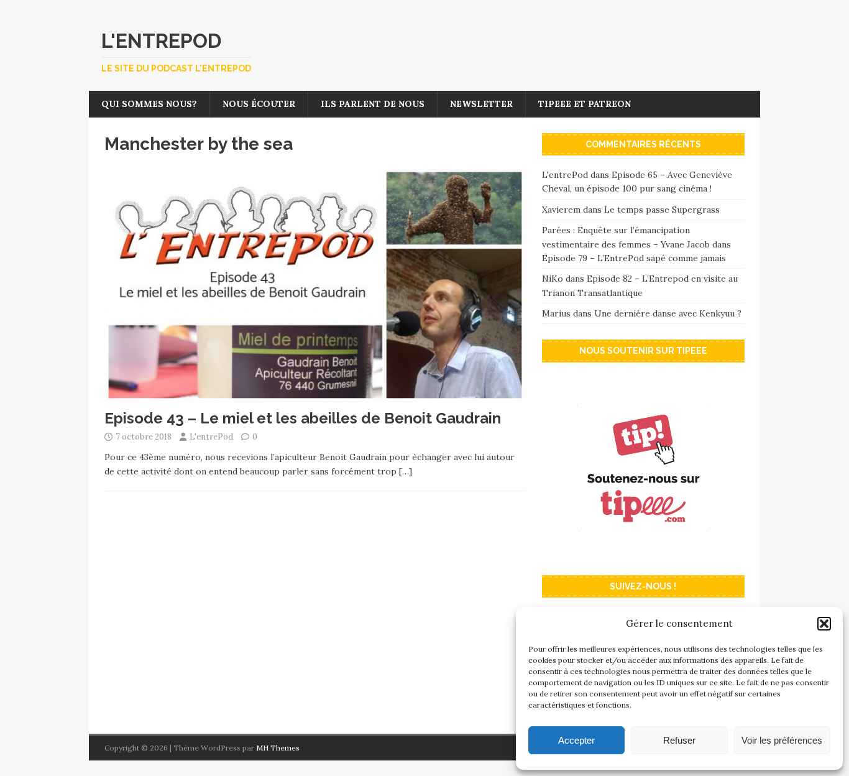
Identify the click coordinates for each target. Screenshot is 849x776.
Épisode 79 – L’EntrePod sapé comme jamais (634, 258)
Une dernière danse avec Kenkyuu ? (667, 313)
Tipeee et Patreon (584, 103)
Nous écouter (259, 103)
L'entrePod (211, 437)
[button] (824, 623)
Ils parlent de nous (372, 103)
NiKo (552, 278)
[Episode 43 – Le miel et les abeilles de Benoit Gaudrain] (315, 395)
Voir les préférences (781, 740)
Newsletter (481, 103)
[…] (405, 471)
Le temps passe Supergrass (662, 209)
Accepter (576, 740)
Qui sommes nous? (149, 103)
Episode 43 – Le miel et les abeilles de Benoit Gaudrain (302, 418)
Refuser (679, 740)
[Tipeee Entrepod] (643, 552)
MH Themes (278, 747)
